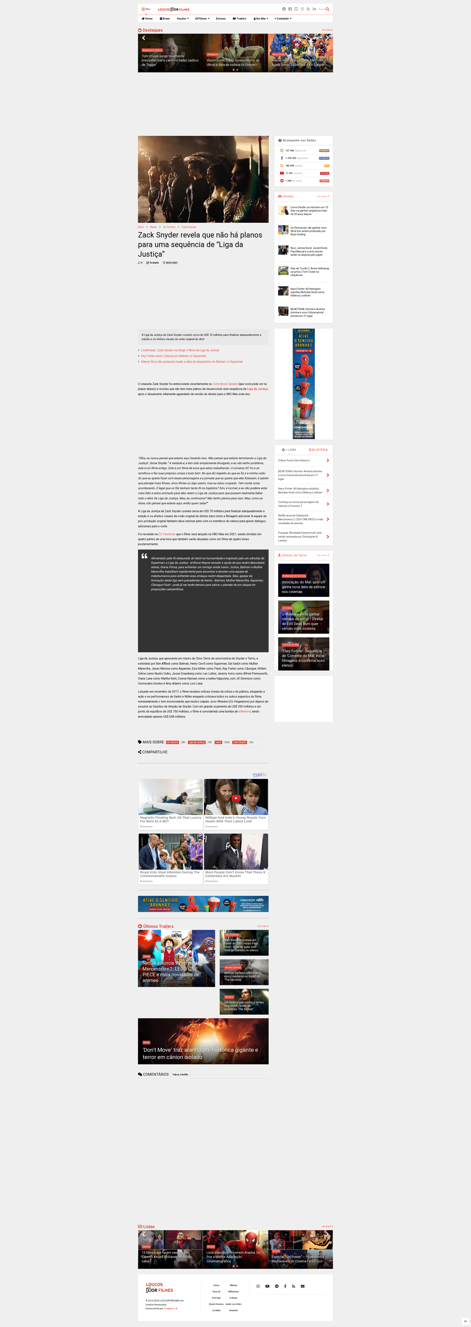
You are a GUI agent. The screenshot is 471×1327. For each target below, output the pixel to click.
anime (147, 956)
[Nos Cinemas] (203, 911)
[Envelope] (302, 1286)
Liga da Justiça (257, 389)
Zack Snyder (189, 227)
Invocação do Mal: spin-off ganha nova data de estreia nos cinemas (303, 587)
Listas (148, 1226)
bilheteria (245, 711)
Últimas (288, 196)
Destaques (152, 30)
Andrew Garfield (233, 967)
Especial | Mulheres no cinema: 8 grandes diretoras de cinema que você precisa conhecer (300, 1257)
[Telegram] (284, 9)
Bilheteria (233, 1291)
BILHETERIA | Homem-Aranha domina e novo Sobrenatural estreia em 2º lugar (308, 312)
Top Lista (277, 1246)
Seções (181, 18)
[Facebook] (290, 9)
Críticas (233, 1298)
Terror (146, 1042)
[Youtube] (296, 9)
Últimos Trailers (158, 926)
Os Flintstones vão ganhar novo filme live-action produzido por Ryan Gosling (309, 231)
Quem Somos (216, 1304)
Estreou (221, 18)
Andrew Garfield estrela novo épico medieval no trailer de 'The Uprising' (242, 976)
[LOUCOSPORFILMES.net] (174, 10)
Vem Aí (216, 1291)
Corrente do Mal (290, 645)
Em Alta (260, 18)
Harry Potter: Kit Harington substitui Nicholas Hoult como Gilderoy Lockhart (308, 292)
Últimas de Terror (294, 555)
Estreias (216, 1298)
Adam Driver (213, 54)
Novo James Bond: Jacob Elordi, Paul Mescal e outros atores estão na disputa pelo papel (309, 251)
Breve (166, 18)
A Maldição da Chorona (294, 576)
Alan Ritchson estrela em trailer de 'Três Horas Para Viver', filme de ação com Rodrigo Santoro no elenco (241, 945)
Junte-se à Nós (233, 1304)
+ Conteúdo (282, 18)
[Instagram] (302, 9)
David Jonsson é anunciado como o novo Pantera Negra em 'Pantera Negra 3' (300, 60)
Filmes (202, 18)
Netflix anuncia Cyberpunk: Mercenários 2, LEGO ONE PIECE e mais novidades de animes (171, 971)
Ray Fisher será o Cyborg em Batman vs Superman (173, 356)
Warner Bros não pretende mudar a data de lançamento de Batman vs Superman (192, 361)
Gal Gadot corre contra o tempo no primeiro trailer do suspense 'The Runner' (244, 1006)
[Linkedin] (314, 9)
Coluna (146, 1246)
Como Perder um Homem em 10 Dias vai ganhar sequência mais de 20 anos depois (309, 210)
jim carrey (288, 608)
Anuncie (233, 1310)
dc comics (169, 227)
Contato (216, 1310)
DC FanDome (166, 534)
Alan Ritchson (232, 935)
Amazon (229, 997)
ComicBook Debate (225, 384)
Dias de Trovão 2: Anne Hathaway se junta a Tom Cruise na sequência (310, 272)
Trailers (241, 18)
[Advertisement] (235, 103)
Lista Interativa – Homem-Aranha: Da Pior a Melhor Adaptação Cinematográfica (168, 1257)
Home (149, 18)
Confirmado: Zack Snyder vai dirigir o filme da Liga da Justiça (180, 350)
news (153, 227)
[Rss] (308, 9)
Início (141, 227)
